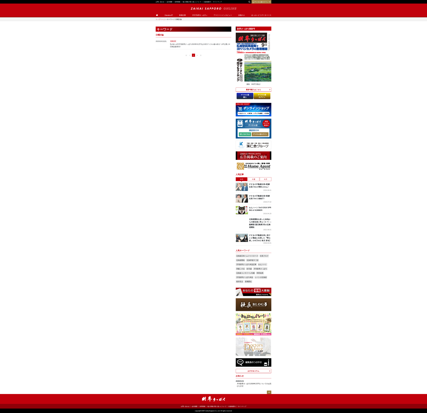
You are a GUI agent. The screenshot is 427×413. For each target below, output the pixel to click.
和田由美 (260, 273)
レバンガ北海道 (261, 277)
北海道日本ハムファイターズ (247, 256)
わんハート (262, 264)
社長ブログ (264, 256)
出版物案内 (207, 2)
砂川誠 (249, 268)
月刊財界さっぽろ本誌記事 (246, 264)
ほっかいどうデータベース (261, 15)
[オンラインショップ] (253, 109)
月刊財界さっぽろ (260, 268)
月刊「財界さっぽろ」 (199, 15)
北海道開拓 (240, 260)
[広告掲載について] (253, 155)
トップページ (160, 19)
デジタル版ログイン (262, 2)
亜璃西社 (248, 281)
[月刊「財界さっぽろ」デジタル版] (245, 134)
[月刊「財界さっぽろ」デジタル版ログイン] (260, 134)
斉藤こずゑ (240, 268)
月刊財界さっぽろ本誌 (244, 277)
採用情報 (177, 2)
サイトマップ (217, 2)
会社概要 (169, 2)
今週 (253, 179)
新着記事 (182, 15)
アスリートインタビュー (223, 15)
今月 (265, 179)
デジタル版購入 (245, 95)
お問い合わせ (160, 2)
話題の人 (241, 15)
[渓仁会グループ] (253, 145)
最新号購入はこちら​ (253, 89)
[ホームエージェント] (253, 166)
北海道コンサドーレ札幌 (245, 273)
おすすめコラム (253, 371)
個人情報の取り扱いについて (192, 2)
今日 (241, 179)
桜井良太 (239, 281)
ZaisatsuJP (169, 15)
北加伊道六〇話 (252, 260)
